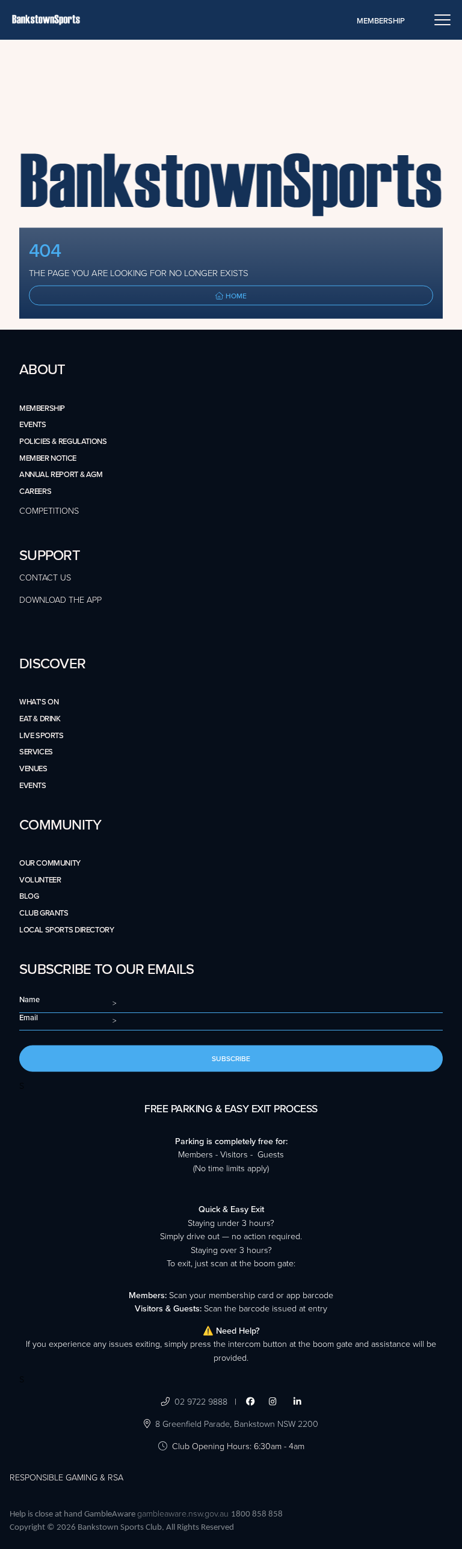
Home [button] (235, 295)
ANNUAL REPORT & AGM (61, 474)
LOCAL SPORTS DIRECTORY (66, 930)
